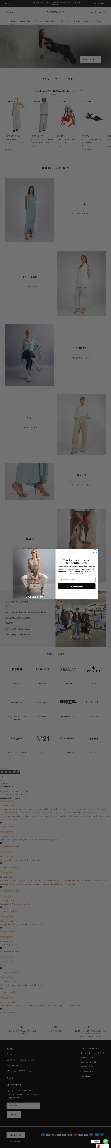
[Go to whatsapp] (106, 1141)
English (103, 1146)
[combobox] (102, 1146)
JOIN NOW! (77, 586)
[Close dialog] (95, 551)
